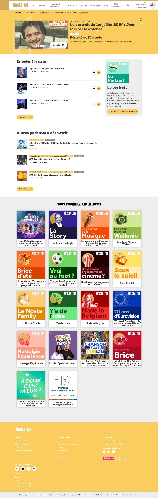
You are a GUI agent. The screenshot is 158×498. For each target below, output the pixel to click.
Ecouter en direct (21, 441)
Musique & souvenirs (55, 5)
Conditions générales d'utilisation (44, 495)
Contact (18, 474)
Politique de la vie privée (65, 495)
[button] (25, 117)
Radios (18, 12)
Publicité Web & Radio (23, 484)
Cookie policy (100, 495)
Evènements (64, 451)
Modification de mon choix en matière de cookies (123, 495)
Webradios (19, 447)
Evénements (71, 5)
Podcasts (30, 12)
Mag (60, 441)
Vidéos (61, 447)
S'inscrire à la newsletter (68, 444)
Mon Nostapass (116, 5)
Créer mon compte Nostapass (114, 441)
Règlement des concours (85, 495)
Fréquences (19, 454)
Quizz (105, 5)
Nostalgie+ (95, 5)
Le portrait (44, 12)
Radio (42, 5)
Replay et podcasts (22, 444)
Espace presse (20, 480)
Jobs (17, 477)
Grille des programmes (24, 451)
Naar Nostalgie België (23, 487)
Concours (84, 5)
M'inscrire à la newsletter (112, 444)
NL (33, 6)
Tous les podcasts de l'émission (123, 111)
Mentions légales (24, 495)
